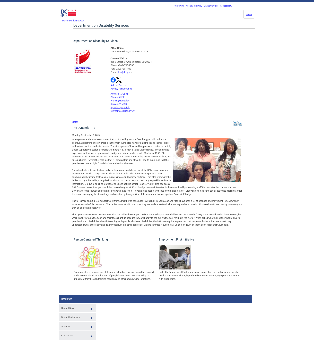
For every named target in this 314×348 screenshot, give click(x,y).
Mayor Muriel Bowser (73, 20)
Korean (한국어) (119, 104)
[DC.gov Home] (68, 17)
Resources (66, 298)
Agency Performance (121, 88)
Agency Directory (194, 5)
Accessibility (226, 5)
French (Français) (120, 100)
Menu (249, 14)
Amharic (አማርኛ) (119, 93)
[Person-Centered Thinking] (90, 268)
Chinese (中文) (118, 97)
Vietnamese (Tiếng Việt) (123, 110)
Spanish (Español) (120, 107)
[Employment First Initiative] (175, 268)
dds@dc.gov (124, 72)
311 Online (179, 5)
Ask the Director (119, 85)
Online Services (211, 5)
